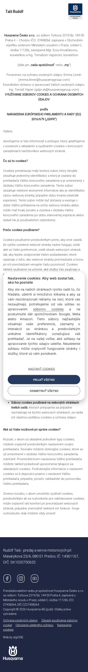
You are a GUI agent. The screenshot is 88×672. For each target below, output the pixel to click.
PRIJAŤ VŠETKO (44, 379)
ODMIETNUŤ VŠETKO (44, 390)
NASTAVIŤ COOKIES (41, 368)
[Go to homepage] (13, 650)
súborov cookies (48, 309)
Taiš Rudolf (14, 11)
